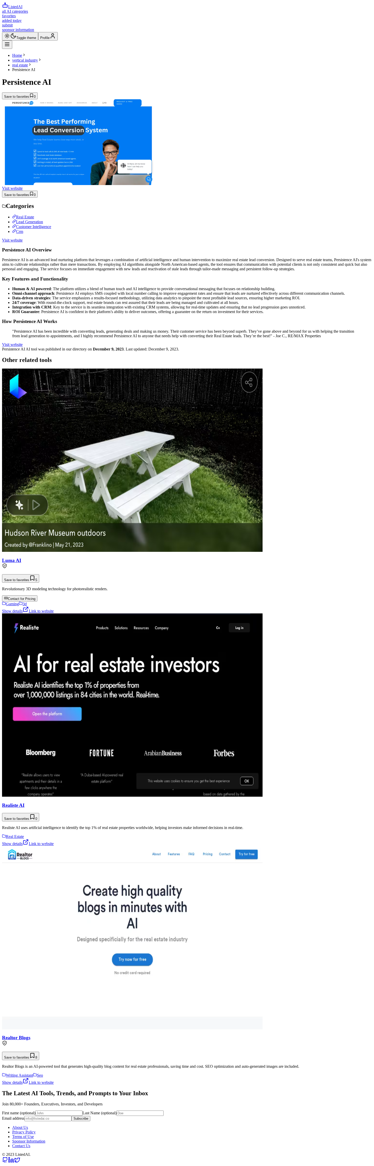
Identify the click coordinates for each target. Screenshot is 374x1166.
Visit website (12, 188)
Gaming (12, 604)
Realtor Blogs (16, 1037)
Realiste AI (13, 805)
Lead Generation (29, 222)
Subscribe (81, 1118)
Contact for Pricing (21, 599)
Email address (13, 1118)
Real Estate (25, 217)
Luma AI (11, 560)
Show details (12, 611)
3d (25, 604)
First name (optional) (18, 1113)
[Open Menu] (7, 44)
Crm (19, 231)
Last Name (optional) (99, 1113)
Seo (40, 1075)
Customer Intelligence (33, 226)
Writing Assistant (19, 1075)
